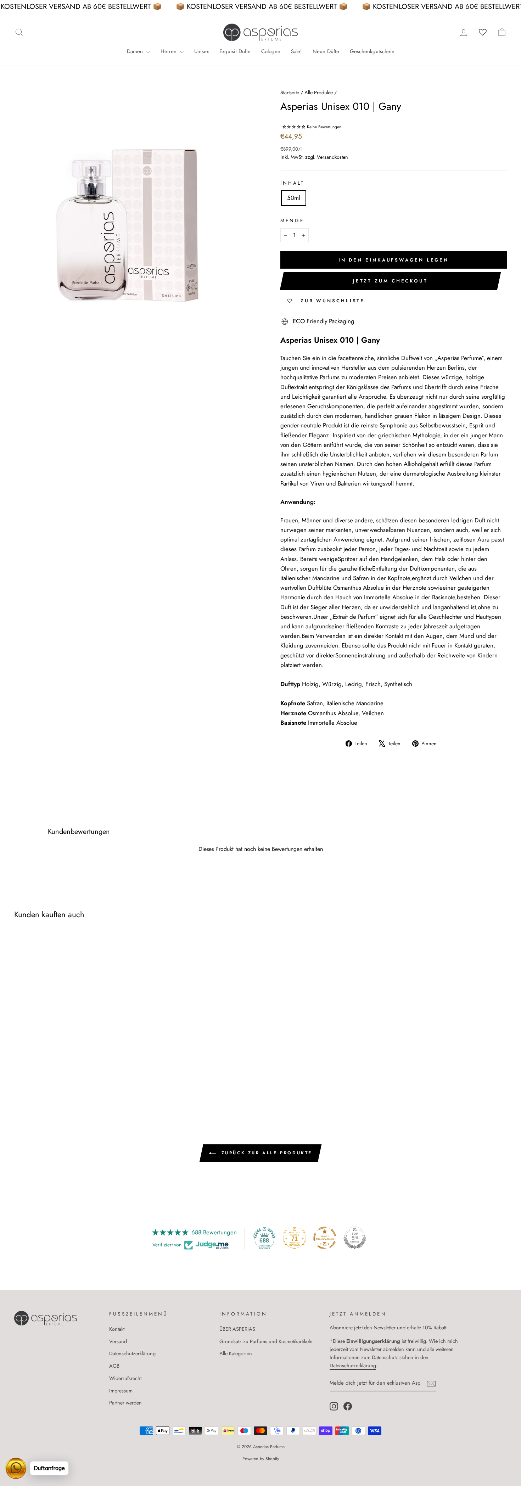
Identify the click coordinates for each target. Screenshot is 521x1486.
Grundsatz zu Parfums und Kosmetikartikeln (266, 1341)
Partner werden (125, 1402)
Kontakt (116, 1329)
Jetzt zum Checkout (390, 280)
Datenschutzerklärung (132, 1353)
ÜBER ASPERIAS (237, 1329)
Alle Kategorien (235, 1353)
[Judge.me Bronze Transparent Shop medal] (324, 1238)
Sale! (296, 51)
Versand (118, 1341)
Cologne (270, 51)
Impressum (121, 1390)
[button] (294, 126)
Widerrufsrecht (125, 1378)
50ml (293, 198)
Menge (292, 220)
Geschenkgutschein (372, 51)
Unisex (201, 51)
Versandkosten (332, 157)
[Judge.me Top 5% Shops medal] (354, 1238)
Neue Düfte (326, 51)
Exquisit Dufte (235, 51)
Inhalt (292, 182)
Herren (169, 51)
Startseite (289, 92)
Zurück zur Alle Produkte (265, 1153)
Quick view (73, 1045)
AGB (114, 1365)
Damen (136, 51)
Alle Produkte (318, 92)
